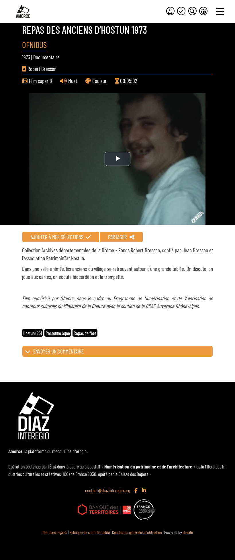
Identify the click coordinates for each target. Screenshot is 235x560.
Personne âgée (58, 333)
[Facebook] (136, 490)
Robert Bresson (42, 68)
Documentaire (46, 57)
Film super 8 (40, 81)
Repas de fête (85, 333)
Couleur (99, 81)
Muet (72, 81)
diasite (188, 532)
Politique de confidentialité (89, 532)
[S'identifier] (170, 11)
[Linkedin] (144, 490)
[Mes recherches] (192, 11)
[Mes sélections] (181, 11)
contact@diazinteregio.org (107, 490)
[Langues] (203, 11)
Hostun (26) (32, 333)
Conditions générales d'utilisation (137, 532)
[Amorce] (23, 11)
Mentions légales (54, 532)
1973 (26, 57)
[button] (117, 351)
